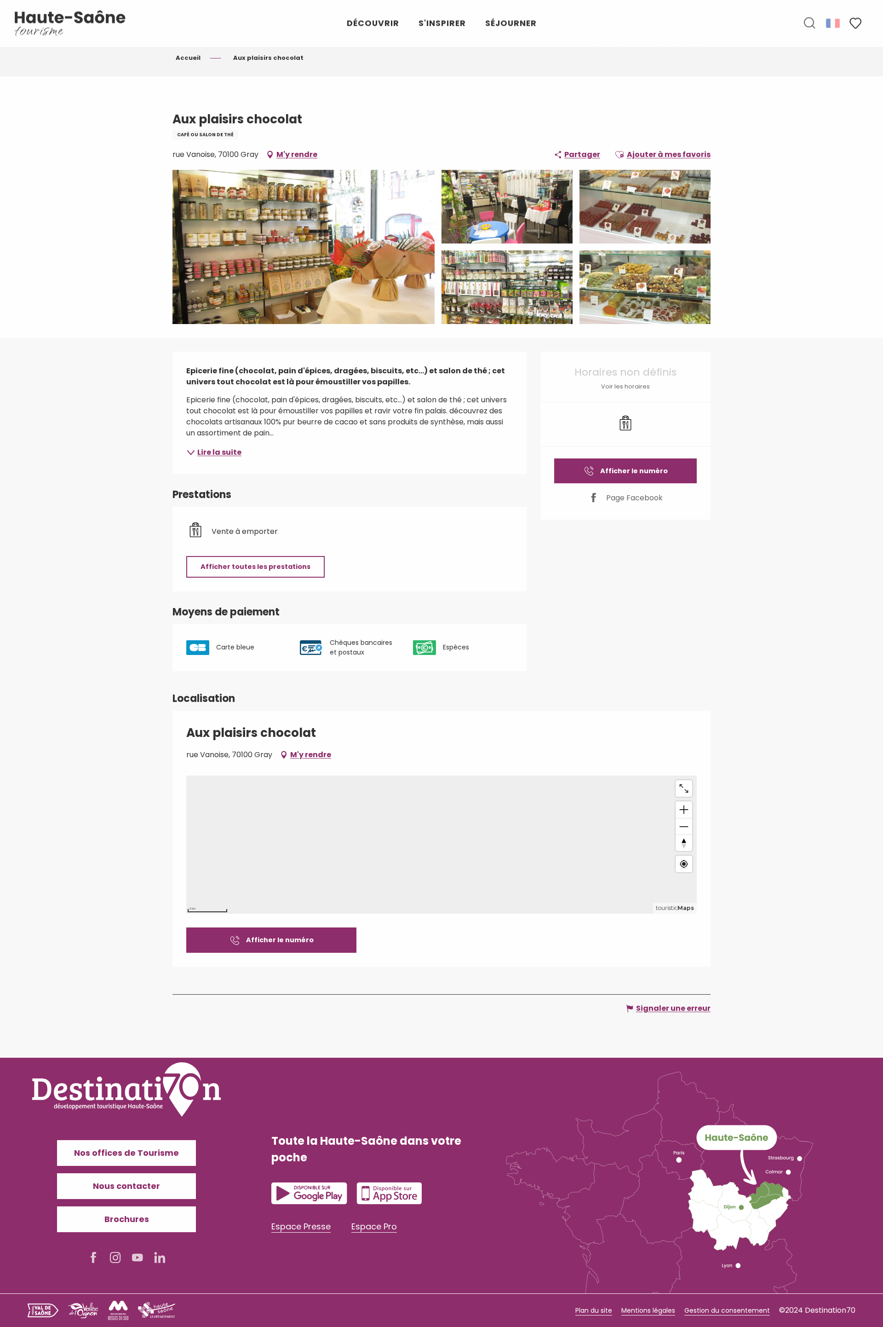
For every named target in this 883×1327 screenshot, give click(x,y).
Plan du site (593, 1310)
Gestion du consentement (727, 1310)
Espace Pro (374, 1226)
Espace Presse (301, 1226)
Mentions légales (648, 1310)
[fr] (833, 23)
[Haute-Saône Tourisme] (70, 23)
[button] (809, 23)
